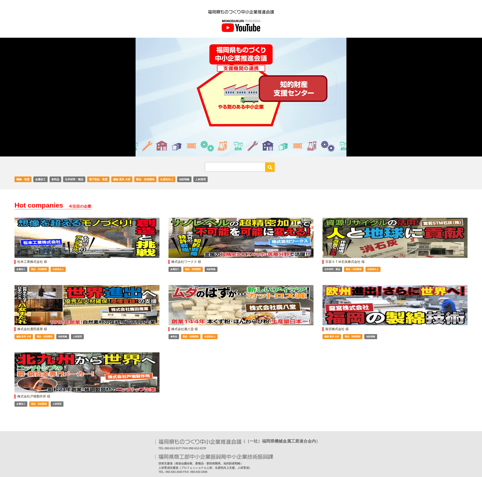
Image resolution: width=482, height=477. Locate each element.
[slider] (237, 153)
